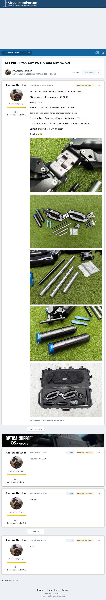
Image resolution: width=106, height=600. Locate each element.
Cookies (65, 590)
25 (17, 112)
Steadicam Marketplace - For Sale (41, 73)
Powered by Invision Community (53, 596)
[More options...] (99, 85)
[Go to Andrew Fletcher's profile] (8, 72)
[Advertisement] (53, 28)
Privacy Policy (53, 590)
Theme (40, 590)
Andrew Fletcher (23, 70)
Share (76, 72)
